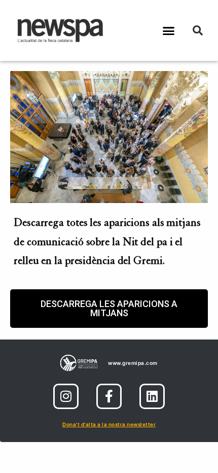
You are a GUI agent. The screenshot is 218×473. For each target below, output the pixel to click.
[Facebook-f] (109, 396)
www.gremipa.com (133, 363)
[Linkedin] (152, 396)
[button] (168, 30)
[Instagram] (66, 396)
